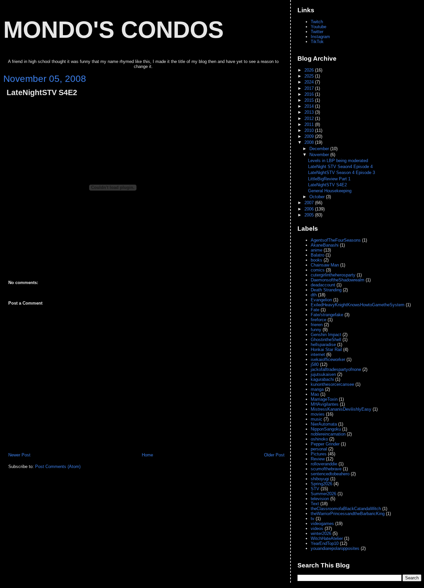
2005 (309, 214)
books (316, 260)
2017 (309, 88)
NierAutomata (324, 424)
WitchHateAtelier (327, 538)
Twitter (317, 31)
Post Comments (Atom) (57, 466)
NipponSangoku (326, 429)
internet (318, 354)
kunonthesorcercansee (332, 384)
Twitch (317, 21)
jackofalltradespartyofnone (336, 369)
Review (318, 458)
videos (317, 528)
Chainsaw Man (325, 265)
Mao (315, 394)
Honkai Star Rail (326, 349)
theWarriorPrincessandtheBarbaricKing (348, 513)
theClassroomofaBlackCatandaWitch (346, 508)
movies (318, 414)
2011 (309, 124)
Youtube (318, 26)
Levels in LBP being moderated (338, 160)
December (319, 148)
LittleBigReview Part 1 (329, 178)
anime (316, 250)
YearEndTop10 (325, 543)
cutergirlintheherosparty (333, 274)
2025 (309, 76)
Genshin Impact (326, 334)
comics (318, 269)
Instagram (320, 36)
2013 (309, 112)
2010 (309, 130)
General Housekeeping (329, 190)
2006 (309, 208)
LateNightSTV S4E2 (42, 92)
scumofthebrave (326, 468)
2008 (309, 142)
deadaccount (323, 284)
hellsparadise (323, 344)
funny (316, 329)
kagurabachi (322, 379)
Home (147, 454)
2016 (309, 94)
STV (315, 488)
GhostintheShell (326, 339)
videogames (322, 523)
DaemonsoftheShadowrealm (337, 279)
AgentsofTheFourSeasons (336, 240)
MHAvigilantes (325, 404)
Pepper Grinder (325, 443)
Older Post (274, 454)
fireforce (318, 319)
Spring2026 (321, 483)
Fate (315, 309)
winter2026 (321, 533)
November (319, 154)
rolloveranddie (324, 463)
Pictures (319, 453)
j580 (315, 364)
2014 (309, 106)
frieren (317, 324)
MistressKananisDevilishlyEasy (341, 409)
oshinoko (319, 439)
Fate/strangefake (327, 314)
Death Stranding (326, 289)
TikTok (317, 41)
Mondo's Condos (113, 29)
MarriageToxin (324, 399)
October (317, 196)
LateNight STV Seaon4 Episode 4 (340, 166)
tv (312, 518)
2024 (309, 82)
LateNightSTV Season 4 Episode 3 (341, 172)
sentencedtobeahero (330, 473)
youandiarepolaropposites (335, 548)
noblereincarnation (328, 434)
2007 (309, 202)
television (320, 498)
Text (315, 503)
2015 (309, 100)
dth (314, 294)
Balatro (317, 255)
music (316, 419)
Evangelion (321, 299)
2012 (309, 118)
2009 (309, 136)
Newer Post (19, 454)
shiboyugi (320, 478)
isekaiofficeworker (328, 359)
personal (319, 448)
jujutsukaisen (323, 374)
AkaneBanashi (325, 245)
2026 (309, 70)
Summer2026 (323, 493)
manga (317, 389)
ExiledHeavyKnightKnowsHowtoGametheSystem (357, 304)
